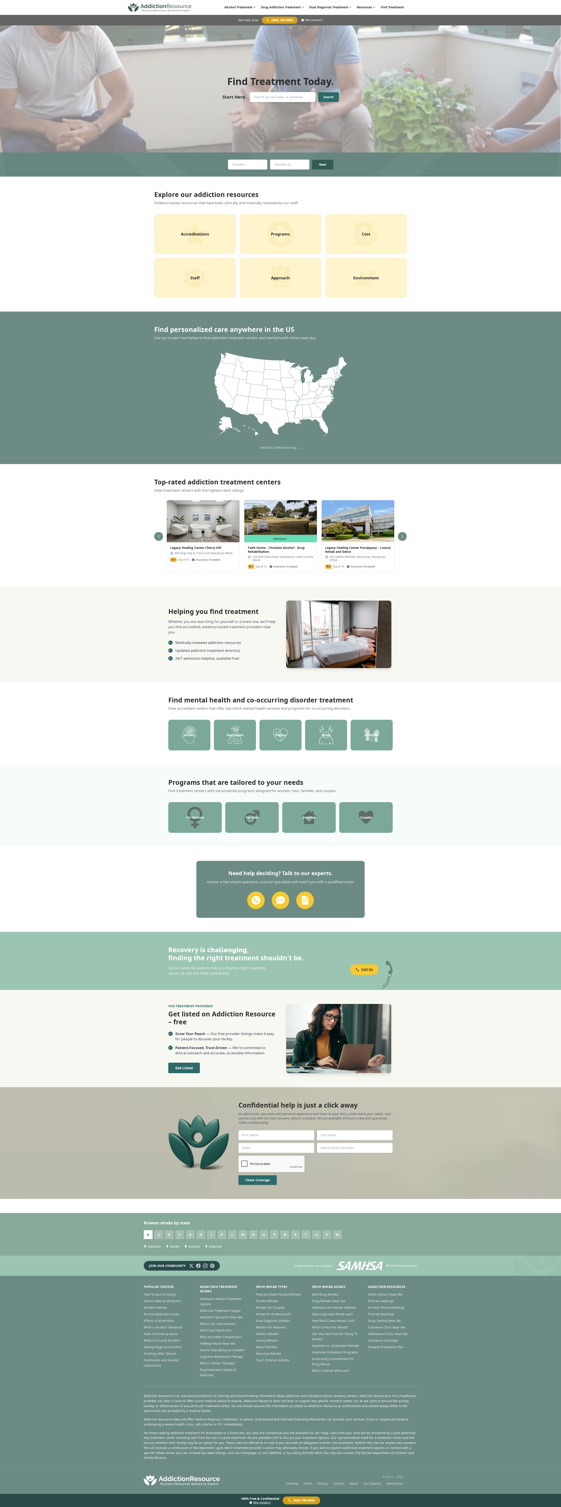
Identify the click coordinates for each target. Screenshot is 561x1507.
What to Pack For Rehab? (330, 1327)
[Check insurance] (305, 900)
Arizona (194, 1246)
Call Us (367, 969)
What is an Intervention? (218, 1324)
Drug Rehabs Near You (329, 1301)
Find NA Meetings (381, 1314)
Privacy (323, 1483)
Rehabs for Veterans (271, 1327)
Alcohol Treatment (238, 7)
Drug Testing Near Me (384, 1321)
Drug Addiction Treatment (281, 7)
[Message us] (280, 900)
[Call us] (256, 900)
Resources (364, 7)
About (354, 1483)
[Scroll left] (158, 536)
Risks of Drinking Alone (161, 1334)
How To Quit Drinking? (160, 1294)
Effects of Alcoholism (159, 1321)
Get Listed (184, 1068)
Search (328, 97)
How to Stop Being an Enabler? (222, 1350)
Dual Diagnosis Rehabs (273, 1321)
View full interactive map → (280, 447)
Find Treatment (392, 7)
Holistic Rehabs (267, 1334)
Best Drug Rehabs (325, 1294)
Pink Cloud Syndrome (215, 1330)
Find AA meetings (381, 1301)
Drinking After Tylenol (160, 1353)
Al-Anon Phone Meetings (386, 1307)
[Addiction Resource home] (182, 1480)
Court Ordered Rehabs (272, 1360)
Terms (307, 1483)
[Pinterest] (212, 1266)
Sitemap (292, 1483)
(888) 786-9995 (282, 20)
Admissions (394, 1483)
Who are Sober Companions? (221, 1337)
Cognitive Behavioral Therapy (221, 1357)
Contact (338, 1483)
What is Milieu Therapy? (217, 1363)
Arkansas (215, 1246)
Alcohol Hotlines (155, 1307)
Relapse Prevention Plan (386, 1347)
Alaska (174, 1246)
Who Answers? (314, 20)
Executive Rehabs (269, 1353)
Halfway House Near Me (217, 1343)
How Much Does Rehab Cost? (333, 1321)
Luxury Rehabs (267, 1340)
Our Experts (372, 1483)
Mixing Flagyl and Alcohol (162, 1347)
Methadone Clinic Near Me (388, 1334)
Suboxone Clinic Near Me (386, 1327)
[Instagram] (205, 1266)
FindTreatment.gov (403, 1266)
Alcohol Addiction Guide (161, 1314)
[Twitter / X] (191, 1266)
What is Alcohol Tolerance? (163, 1327)
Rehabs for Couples (270, 1307)
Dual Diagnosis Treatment (328, 7)
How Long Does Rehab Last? (332, 1314)
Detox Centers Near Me (385, 1294)
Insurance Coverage (383, 1340)
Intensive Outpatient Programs (335, 1352)
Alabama (154, 1246)
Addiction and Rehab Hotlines (334, 1307)
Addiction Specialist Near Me (221, 1317)
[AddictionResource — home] (160, 7)
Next (322, 164)
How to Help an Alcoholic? (162, 1301)
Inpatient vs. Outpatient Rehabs (335, 1346)
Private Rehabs (267, 1301)
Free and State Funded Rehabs (278, 1294)
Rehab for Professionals (273, 1314)
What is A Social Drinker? (162, 1340)
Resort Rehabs (266, 1347)
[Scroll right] (402, 536)
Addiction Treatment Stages (220, 1310)
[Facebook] (198, 1266)
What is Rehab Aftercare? (330, 1371)
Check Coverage (257, 1180)
